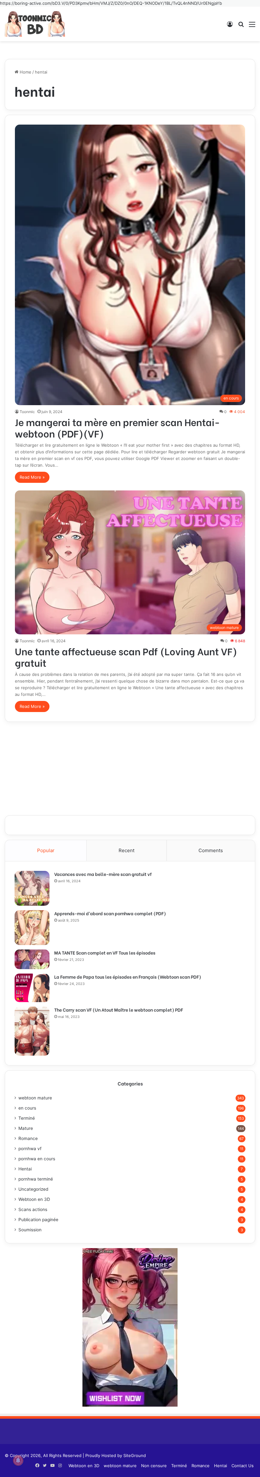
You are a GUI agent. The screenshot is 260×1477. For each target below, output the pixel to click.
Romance (28, 1138)
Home (24, 71)
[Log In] (230, 26)
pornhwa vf (30, 1148)
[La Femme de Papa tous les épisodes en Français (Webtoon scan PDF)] (32, 988)
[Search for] (241, 26)
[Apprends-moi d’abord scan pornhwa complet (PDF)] (32, 927)
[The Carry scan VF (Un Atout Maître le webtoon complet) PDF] (32, 1031)
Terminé (26, 1118)
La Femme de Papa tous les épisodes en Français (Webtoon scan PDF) (127, 976)
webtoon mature (35, 1097)
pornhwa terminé (35, 1179)
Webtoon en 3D (34, 1199)
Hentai (25, 1168)
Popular (46, 850)
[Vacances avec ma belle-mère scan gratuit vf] (32, 888)
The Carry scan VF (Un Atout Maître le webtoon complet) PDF (118, 1009)
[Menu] (252, 26)
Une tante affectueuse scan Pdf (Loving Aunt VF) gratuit (126, 656)
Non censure (154, 1465)
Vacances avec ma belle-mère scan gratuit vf (103, 874)
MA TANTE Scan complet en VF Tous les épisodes (104, 952)
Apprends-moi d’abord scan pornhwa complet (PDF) (110, 913)
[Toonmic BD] (35, 24)
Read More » (32, 477)
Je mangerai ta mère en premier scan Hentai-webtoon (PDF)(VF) (117, 427)
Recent (126, 850)
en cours (27, 1108)
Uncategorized (33, 1189)
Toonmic (27, 411)
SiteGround (134, 1455)
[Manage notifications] (18, 1460)
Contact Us (242, 1465)
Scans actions (32, 1209)
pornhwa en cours (36, 1158)
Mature (25, 1128)
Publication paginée (38, 1219)
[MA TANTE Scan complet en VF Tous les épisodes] (32, 959)
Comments (210, 850)
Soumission (30, 1229)
